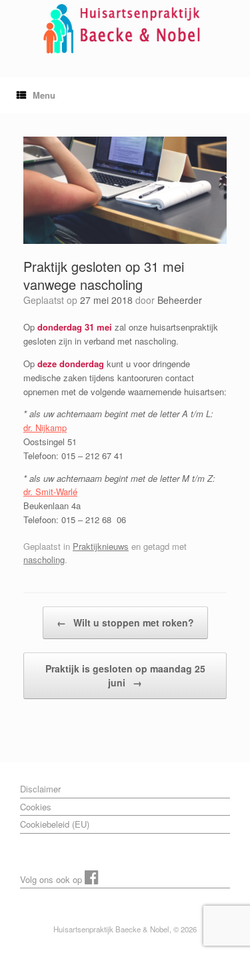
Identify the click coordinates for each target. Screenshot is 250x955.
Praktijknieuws (101, 546)
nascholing (44, 559)
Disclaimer (40, 788)
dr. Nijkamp (45, 427)
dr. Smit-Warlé (50, 491)
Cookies (35, 806)
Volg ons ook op (52, 879)
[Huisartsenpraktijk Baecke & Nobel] (125, 28)
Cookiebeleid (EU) (54, 824)
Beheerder (179, 300)
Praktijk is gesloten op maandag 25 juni (125, 675)
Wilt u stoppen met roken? (125, 622)
